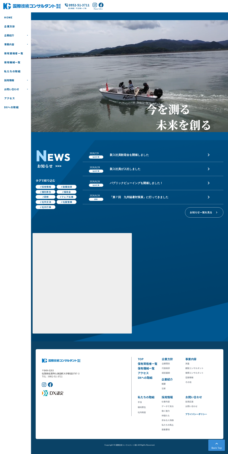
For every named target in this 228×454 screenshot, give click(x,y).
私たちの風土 (168, 424)
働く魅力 (166, 410)
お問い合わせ (11, 89)
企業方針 (9, 26)
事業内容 (9, 44)
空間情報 (189, 377)
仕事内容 (166, 401)
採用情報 (9, 80)
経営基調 (166, 372)
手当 (140, 402)
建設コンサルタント (194, 368)
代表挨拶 (166, 368)
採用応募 (189, 401)
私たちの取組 (12, 71)
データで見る (168, 406)
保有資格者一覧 (13, 53)
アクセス (9, 98)
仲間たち (166, 415)
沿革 (164, 388)
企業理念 (166, 363)
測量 (187, 363)
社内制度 (142, 412)
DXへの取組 (11, 107)
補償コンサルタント (194, 372)
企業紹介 (9, 35)
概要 (164, 383)
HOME (8, 17)
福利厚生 (142, 407)
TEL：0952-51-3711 (52, 376)
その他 (188, 382)
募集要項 (166, 429)
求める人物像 (168, 420)
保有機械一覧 (12, 62)
